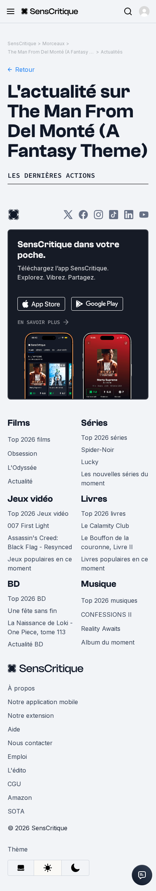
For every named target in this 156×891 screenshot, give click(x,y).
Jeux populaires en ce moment (40, 563)
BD (14, 584)
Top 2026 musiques (109, 600)
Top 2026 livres (103, 513)
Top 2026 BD (27, 598)
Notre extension (31, 715)
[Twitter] (68, 217)
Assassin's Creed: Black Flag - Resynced (40, 542)
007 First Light (28, 525)
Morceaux (53, 43)
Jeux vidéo (30, 499)
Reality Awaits (100, 628)
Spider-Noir (97, 449)
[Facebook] (83, 217)
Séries (94, 423)
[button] (144, 11)
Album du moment (107, 642)
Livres (94, 499)
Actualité (20, 481)
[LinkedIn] (128, 217)
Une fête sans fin (32, 611)
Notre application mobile (43, 702)
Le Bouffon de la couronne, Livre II (107, 542)
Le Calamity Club (105, 525)
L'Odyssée (22, 467)
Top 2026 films (29, 439)
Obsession (22, 453)
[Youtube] (143, 217)
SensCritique (22, 43)
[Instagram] (98, 217)
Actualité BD (25, 644)
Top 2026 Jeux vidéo (38, 513)
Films (19, 423)
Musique (98, 584)
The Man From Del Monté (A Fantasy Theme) (51, 52)
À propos (21, 688)
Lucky (89, 462)
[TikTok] (113, 217)
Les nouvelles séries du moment (114, 478)
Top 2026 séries (104, 437)
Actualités (112, 52)
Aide (14, 729)
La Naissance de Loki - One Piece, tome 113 (40, 627)
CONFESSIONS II (106, 614)
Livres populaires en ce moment (114, 563)
